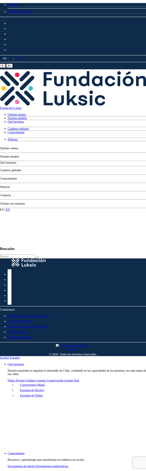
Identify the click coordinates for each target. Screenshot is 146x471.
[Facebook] (9, 22)
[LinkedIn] (9, 38)
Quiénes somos (9, 148)
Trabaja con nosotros (12, 203)
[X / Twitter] (9, 33)
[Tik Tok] (9, 49)
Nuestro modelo (9, 156)
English (4, 357)
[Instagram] (9, 28)
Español (15, 357)
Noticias (5, 186)
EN (20, 58)
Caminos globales (10, 170)
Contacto (5, 195)
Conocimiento (8, 178)
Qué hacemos (8, 162)
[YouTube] (9, 43)
